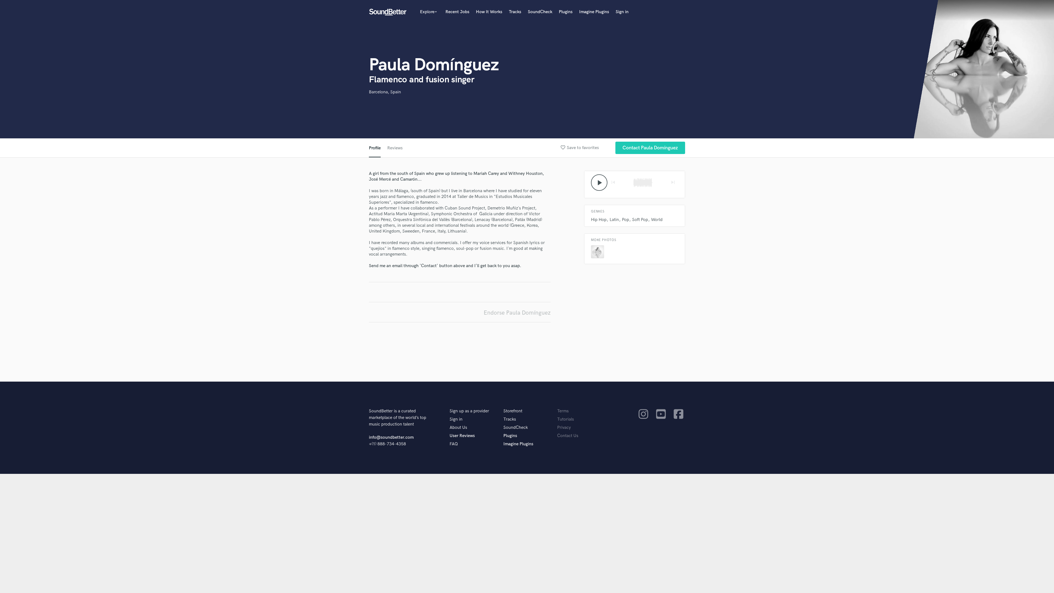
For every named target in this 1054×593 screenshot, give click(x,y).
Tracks (515, 12)
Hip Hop (599, 219)
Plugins (566, 12)
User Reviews (462, 435)
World (657, 219)
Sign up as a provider (469, 411)
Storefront (512, 411)
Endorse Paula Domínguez (517, 312)
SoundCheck (540, 12)
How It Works (489, 12)
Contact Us (567, 435)
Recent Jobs (457, 12)
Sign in (622, 12)
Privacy (564, 427)
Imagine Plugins (594, 12)
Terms (563, 411)
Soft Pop (640, 219)
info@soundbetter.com (391, 437)
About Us (458, 427)
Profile (375, 148)
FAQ (454, 444)
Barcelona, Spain (385, 92)
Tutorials (565, 419)
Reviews (395, 148)
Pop (625, 219)
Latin (614, 219)
